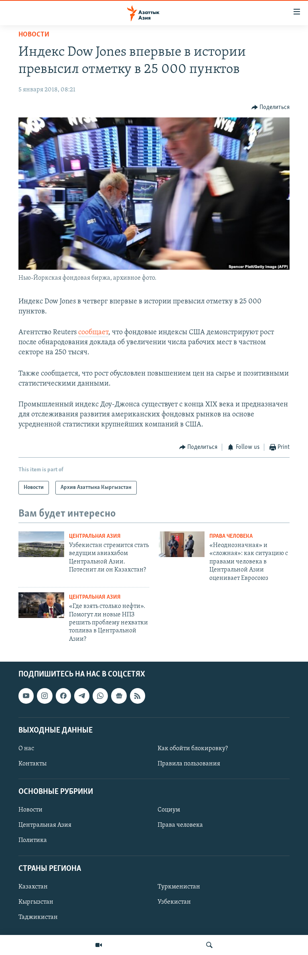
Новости (33, 34)
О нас (26, 748)
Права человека (231, 536)
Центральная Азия (95, 536)
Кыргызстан (35, 902)
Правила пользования (189, 764)
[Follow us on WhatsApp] (100, 696)
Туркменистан (179, 887)
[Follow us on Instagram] (44, 696)
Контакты (32, 764)
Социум (169, 810)
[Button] (270, 107)
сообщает (93, 332)
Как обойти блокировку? (193, 748)
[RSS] (137, 696)
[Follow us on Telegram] (81, 696)
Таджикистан (38, 917)
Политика (32, 841)
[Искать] (209, 945)
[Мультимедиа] (99, 945)
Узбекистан (174, 902)
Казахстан (33, 887)
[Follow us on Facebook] (63, 696)
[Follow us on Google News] (118, 696)
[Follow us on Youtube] (26, 696)
